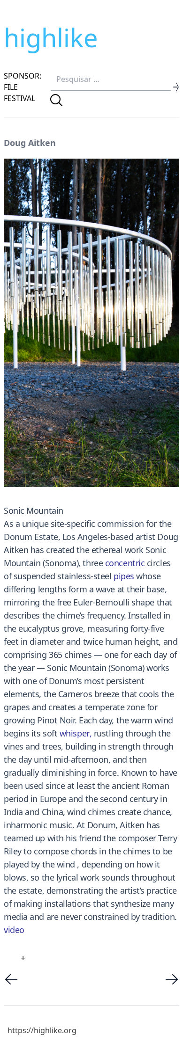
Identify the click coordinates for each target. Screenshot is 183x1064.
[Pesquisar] (56, 100)
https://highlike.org (42, 1030)
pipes (124, 576)
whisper (75, 733)
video (14, 929)
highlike (51, 37)
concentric (125, 562)
